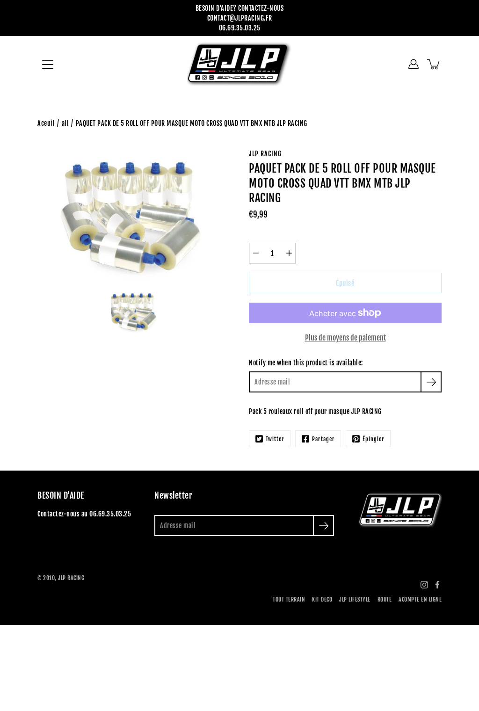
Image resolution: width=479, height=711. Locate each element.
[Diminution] (256, 253)
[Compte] (413, 64)
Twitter (275, 439)
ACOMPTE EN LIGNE (420, 599)
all (65, 123)
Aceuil (46, 123)
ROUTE (384, 599)
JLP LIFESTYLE (354, 599)
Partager (323, 439)
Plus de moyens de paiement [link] (345, 337)
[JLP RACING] (239, 64)
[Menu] (47, 64)
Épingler (374, 439)
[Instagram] (424, 584)
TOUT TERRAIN (289, 599)
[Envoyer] (323, 525)
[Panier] (434, 64)
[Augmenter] (289, 253)
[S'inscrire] (431, 381)
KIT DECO (322, 599)
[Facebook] (437, 584)
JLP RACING (71, 577)
